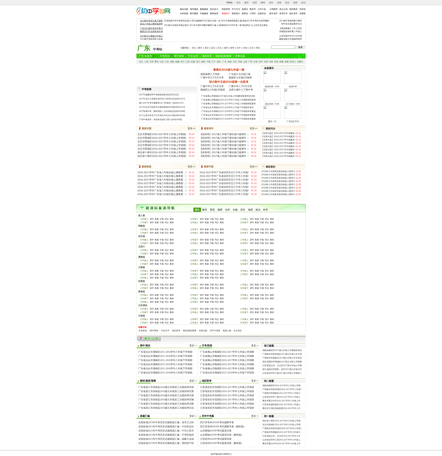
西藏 (281, 61)
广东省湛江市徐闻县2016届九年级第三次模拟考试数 (166, 403)
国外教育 (293, 9)
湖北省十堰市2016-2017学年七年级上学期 (281, 421)
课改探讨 (236, 13)
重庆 (157, 61)
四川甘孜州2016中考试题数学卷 (217, 422)
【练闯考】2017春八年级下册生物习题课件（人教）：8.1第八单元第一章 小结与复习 (224, 156)
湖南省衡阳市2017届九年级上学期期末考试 (282, 350)
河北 (235, 61)
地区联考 (207, 56)
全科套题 (184, 13)
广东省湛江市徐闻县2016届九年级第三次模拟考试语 (166, 387)
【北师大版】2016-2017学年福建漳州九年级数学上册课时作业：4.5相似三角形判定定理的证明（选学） (278, 153)
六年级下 (194, 271)
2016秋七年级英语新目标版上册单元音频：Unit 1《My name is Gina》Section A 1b (278, 171)
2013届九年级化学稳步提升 (176, 25)
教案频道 (204, 9)
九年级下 (244, 222)
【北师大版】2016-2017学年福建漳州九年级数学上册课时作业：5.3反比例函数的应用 (278, 133)
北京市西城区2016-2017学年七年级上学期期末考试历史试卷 (161, 148)
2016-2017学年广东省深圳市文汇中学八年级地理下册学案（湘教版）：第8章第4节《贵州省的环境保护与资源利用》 (224, 176)
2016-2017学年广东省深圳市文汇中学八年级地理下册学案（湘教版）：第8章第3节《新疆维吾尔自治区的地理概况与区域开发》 (224, 179)
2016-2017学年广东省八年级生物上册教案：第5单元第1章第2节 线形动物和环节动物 (161, 176)
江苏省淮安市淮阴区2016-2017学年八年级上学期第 (227, 399)
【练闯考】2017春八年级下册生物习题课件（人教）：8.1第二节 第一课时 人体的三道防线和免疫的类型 (224, 148)
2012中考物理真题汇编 (231, 21)
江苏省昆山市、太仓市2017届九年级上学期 (282, 365)
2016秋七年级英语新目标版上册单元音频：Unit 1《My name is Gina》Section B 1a (278, 184)
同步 (167, 219)
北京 (141, 61)
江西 (188, 61)
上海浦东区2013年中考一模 (229, 25)
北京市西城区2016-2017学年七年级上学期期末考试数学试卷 (161, 141)
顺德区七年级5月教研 (240, 77)
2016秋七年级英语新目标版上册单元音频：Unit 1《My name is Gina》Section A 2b (278, 178)
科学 (265, 209)
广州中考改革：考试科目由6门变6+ (155, 119)
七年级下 (194, 219)
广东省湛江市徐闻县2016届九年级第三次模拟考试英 (166, 391)
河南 (240, 61)
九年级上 (194, 222)
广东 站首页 (145, 56)
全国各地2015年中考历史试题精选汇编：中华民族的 (166, 435)
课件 (152, 219)
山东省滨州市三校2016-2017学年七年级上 (281, 440)
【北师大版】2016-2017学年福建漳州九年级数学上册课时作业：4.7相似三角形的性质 (278, 146)
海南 (230, 61)
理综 (258, 48)
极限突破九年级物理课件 (290, 39)
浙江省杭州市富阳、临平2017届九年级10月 (282, 369)
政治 (303, 2)
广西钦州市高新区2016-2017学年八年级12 (281, 393)
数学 (247, 2)
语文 (239, 2)
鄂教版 (141, 226)
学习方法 (236, 9)
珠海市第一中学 (272, 86)
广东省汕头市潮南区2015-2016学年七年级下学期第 (227, 372)
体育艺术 (283, 13)
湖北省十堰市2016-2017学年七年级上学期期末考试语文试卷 (161, 152)
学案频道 (204, 13)
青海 (276, 61)
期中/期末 (179, 56)
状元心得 (283, 9)
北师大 (141, 246)
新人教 (141, 215)
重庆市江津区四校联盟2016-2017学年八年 (281, 408)
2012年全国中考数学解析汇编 (202, 25)
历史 (287, 2)
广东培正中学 (293, 121)
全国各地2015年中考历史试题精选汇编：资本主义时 (166, 422)
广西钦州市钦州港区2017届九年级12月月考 (282, 354)
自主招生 (238, 330)
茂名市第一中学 (272, 104)
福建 (177, 61)
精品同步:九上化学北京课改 (255, 25)
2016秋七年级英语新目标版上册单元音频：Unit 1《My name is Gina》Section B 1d (278, 191)
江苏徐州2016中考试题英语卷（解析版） (222, 443)
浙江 (198, 61)
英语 (255, 2)
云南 (255, 61)
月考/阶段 (165, 56)
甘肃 (266, 61)
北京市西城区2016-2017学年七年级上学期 (281, 424)
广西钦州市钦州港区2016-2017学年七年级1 (281, 428)
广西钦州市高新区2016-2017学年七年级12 (281, 432)
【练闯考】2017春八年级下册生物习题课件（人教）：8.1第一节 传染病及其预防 (224, 145)
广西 (250, 61)
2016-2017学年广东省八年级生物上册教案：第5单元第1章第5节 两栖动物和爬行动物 (161, 187)
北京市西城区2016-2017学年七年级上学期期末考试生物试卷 (161, 145)
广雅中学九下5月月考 (212, 77)
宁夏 (208, 61)
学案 (162, 219)
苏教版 (141, 281)
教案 (157, 219)
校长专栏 (293, 13)
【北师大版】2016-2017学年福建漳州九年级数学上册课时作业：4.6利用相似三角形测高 (278, 149)
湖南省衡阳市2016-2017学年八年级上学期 (281, 385)
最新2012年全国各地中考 (151, 31)
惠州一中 (272, 121)
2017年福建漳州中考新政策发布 (153, 94)
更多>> (191, 128)
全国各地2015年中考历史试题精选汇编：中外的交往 (166, 426)
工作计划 (262, 9)
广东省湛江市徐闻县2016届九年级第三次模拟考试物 (166, 399)
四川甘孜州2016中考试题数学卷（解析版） (223, 426)
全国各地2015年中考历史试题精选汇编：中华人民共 (166, 430)
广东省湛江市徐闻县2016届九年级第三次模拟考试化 (166, 408)
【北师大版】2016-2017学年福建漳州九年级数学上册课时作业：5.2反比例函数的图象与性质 (278, 136)
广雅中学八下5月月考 (240, 86)
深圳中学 (293, 86)
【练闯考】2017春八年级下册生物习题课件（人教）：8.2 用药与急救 (224, 141)
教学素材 (194, 13)
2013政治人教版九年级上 (151, 36)
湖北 (219, 61)
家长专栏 (273, 13)
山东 (162, 61)
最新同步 (270, 128)
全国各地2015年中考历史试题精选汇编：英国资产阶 (166, 443)
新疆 (287, 61)
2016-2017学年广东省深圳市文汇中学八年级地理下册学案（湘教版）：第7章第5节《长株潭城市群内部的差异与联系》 (224, 190)
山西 (245, 61)
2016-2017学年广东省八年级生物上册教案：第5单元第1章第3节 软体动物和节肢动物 (161, 179)
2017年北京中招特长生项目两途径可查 (156, 107)
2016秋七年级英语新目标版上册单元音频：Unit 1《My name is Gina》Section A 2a (278, 174)
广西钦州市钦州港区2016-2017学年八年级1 (281, 389)
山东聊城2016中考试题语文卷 (216, 430)
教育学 (253, 9)
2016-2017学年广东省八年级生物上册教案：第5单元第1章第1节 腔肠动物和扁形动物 (161, 172)
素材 (172, 219)
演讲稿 (302, 13)
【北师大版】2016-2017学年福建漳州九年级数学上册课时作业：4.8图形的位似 (278, 143)
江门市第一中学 (293, 104)
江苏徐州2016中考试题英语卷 (216, 439)
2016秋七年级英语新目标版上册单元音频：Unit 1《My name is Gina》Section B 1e (278, 194)
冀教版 (141, 257)
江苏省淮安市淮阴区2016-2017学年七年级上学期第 (227, 387)
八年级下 (144, 222)
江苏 (167, 61)
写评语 (302, 9)
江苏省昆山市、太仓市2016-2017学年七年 (281, 436)
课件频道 (194, 9)
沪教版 (141, 267)
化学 (271, 2)
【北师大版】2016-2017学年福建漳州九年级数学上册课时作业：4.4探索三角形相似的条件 (278, 156)
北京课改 (142, 305)
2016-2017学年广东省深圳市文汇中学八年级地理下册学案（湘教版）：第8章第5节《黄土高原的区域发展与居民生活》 (224, 172)
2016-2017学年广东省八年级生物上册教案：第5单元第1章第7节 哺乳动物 (161, 194)
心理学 (253, 13)
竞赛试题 (240, 56)
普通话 (245, 9)
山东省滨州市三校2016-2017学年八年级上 (281, 397)
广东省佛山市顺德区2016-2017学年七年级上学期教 (227, 352)
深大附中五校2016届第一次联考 (228, 81)
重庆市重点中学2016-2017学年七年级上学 (281, 443)
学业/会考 (193, 56)
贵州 (261, 61)
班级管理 (226, 9)
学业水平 (165, 330)
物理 (263, 2)
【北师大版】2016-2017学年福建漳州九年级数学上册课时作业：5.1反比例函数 (278, 140)
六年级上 (144, 271)
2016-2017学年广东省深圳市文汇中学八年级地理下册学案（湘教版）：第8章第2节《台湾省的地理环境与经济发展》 (224, 183)
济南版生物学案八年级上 (290, 31)
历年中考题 (215, 330)
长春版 (141, 315)
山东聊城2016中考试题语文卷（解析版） (222, 435)
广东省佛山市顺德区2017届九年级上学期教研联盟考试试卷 (228, 96)
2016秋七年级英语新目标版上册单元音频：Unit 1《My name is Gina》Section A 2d (278, 181)
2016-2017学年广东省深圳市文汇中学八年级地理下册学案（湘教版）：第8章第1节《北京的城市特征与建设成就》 (224, 187)
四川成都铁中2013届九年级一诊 (205, 21)
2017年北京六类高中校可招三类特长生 (156, 99)
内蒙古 (300, 61)
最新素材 (270, 166)
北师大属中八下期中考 (241, 89)
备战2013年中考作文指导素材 (255, 21)
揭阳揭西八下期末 (210, 74)
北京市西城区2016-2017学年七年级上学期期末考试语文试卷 (161, 134)
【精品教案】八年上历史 (290, 28)
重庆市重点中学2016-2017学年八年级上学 (281, 401)
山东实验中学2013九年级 (290, 36)
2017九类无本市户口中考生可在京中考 (156, 115)
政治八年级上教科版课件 (151, 24)
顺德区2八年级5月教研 (212, 89)
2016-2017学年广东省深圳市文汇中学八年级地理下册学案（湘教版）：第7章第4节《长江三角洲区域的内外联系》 (224, 194)
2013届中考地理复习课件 (290, 21)
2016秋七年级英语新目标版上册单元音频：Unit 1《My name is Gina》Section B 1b (278, 188)
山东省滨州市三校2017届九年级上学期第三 (282, 373)
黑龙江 (293, 61)
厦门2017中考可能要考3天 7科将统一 (156, 103)
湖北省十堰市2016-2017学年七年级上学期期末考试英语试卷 (161, 156)
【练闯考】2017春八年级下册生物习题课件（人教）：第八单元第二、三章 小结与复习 (224, 134)
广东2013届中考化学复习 (151, 28)
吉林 (271, 61)
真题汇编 (227, 330)
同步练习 (214, 9)
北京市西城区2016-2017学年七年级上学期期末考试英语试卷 (161, 137)
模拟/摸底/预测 (223, 56)
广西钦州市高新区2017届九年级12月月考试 (282, 358)
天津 (151, 61)
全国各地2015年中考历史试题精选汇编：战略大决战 (166, 439)
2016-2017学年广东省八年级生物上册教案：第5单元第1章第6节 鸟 (161, 190)
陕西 (203, 61)
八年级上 (244, 219)
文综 (251, 48)
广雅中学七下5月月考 (212, 86)
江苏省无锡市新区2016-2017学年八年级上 (281, 404)
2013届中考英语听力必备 (151, 39)
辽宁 (214, 61)
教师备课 (214, 13)
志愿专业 (262, 13)
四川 (182, 61)
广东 (224, 61)
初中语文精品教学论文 (291, 24)
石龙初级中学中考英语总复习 (177, 21)
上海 (146, 61)
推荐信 (245, 13)
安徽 (193, 61)
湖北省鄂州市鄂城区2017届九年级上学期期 (282, 361)
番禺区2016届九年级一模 (228, 69)
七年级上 (144, 219)
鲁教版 (141, 291)
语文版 (141, 236)
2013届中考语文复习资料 (151, 21)
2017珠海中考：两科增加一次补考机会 (156, 111)
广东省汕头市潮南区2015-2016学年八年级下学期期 (165, 352)
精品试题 (184, 9)
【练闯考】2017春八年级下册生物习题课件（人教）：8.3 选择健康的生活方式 (224, 137)
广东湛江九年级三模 (240, 74)
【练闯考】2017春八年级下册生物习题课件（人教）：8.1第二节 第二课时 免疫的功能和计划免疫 (224, 152)
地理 (295, 2)
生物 (279, 2)
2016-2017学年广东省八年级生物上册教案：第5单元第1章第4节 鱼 (161, 183)
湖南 (172, 61)
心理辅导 (273, 9)
